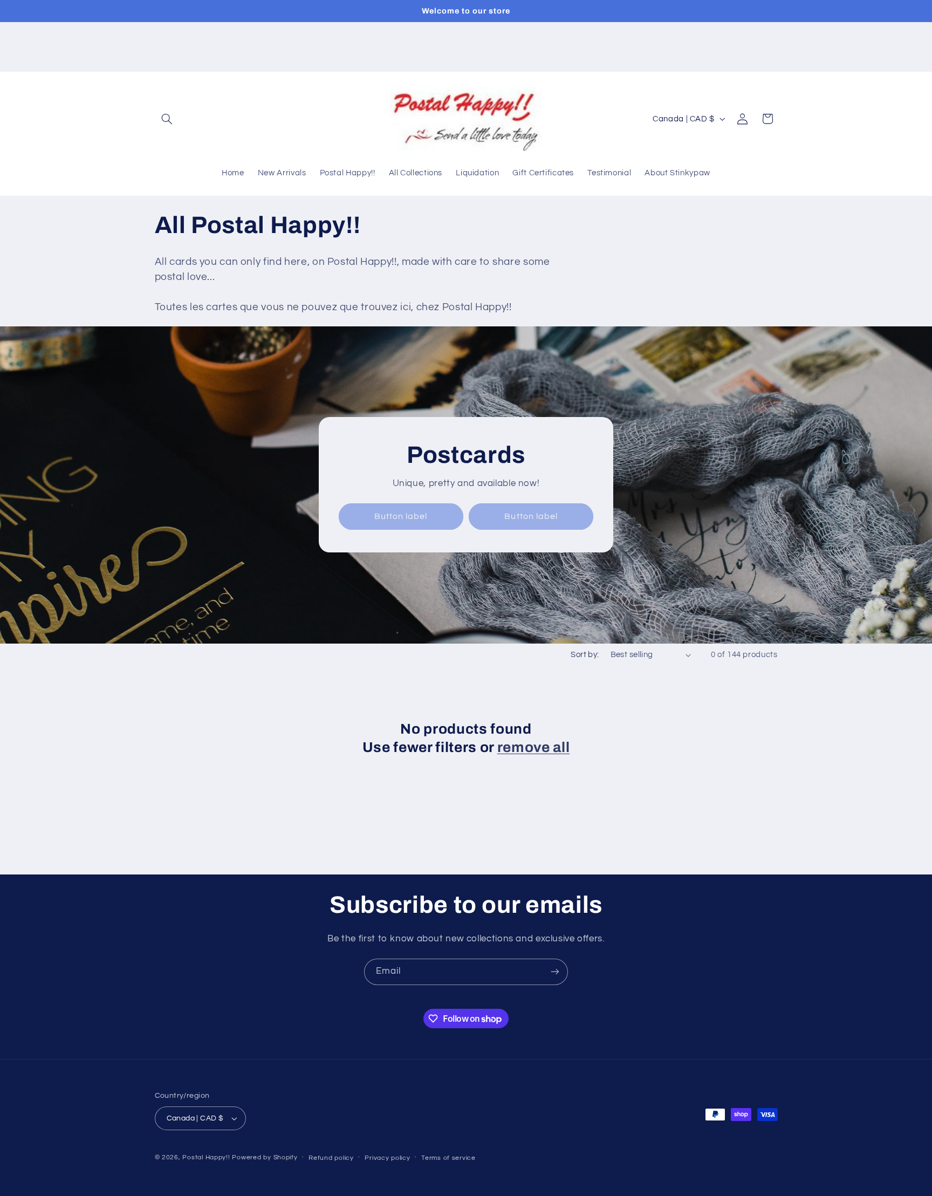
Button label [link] (401, 516)
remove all (533, 747)
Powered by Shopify (264, 1157)
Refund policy (331, 1158)
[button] (167, 118)
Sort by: (585, 655)
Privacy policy (387, 1158)
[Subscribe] (555, 972)
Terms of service (448, 1158)
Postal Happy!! (206, 1157)
